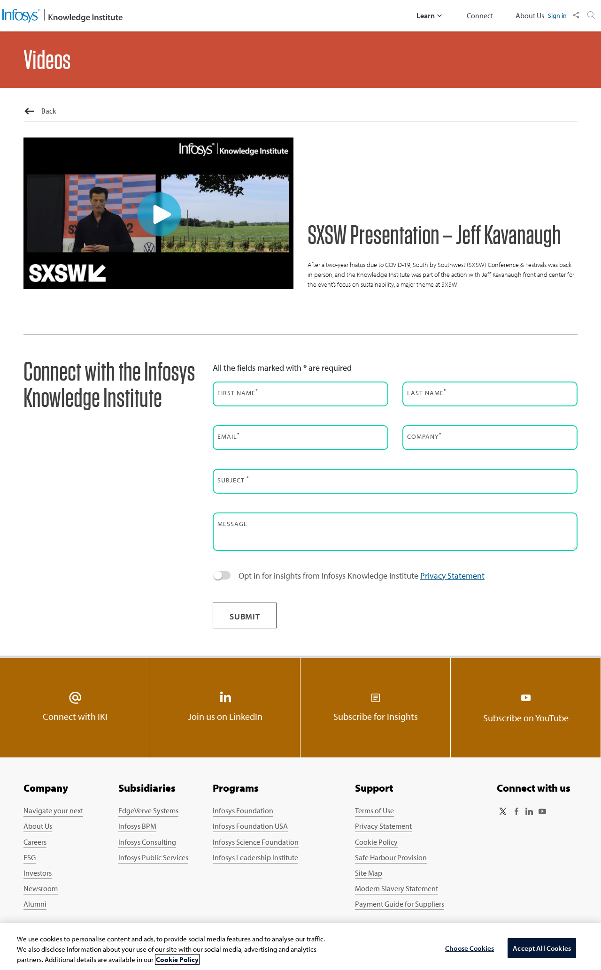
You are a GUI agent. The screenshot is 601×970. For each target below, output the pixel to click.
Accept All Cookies (542, 948)
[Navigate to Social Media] (576, 15)
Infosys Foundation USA (250, 826)
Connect (480, 15)
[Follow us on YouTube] (542, 811)
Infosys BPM (137, 826)
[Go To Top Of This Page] (559, 883)
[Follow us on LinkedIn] (529, 811)
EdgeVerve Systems (148, 810)
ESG (29, 857)
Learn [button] (425, 15)
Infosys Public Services (153, 857)
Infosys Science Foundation (256, 842)
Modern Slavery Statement (396, 888)
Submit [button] (245, 616)
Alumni (34, 904)
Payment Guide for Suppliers (399, 904)
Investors (37, 873)
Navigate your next (53, 810)
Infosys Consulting (147, 842)
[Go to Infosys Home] (62, 16)
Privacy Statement (452, 575)
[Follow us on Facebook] (516, 811)
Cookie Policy (376, 842)
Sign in (557, 15)
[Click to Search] (591, 15)
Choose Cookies (469, 948)
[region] (300, 946)
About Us (530, 15)
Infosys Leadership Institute (255, 857)
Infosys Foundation (243, 810)
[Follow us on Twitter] (503, 811)
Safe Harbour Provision (391, 857)
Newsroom (40, 888)
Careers (34, 842)
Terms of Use (374, 810)
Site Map (368, 873)
